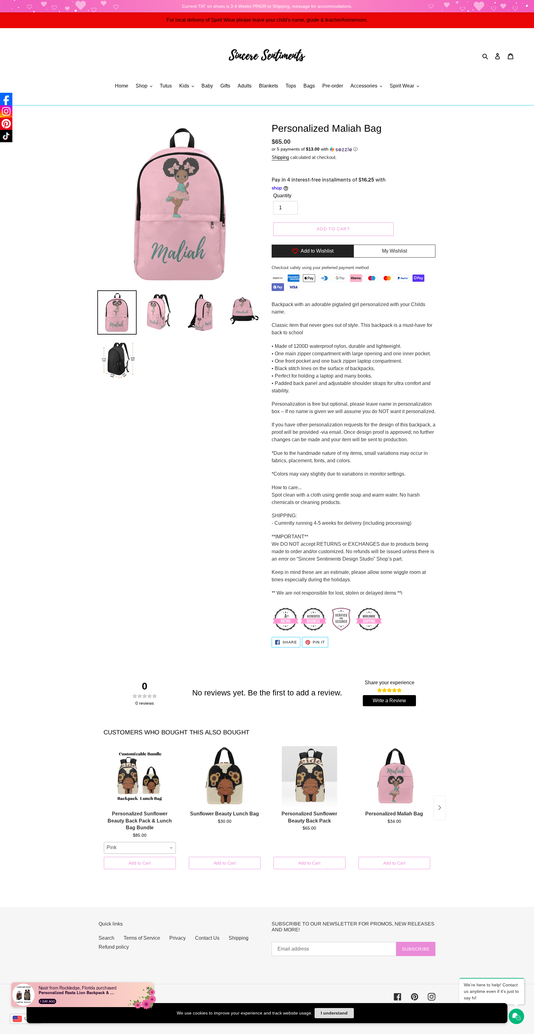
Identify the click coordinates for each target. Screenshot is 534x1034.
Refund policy (114, 947)
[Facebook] (6, 99)
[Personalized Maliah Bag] (394, 777)
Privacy (177, 938)
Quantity (282, 195)
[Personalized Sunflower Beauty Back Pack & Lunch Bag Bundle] (140, 777)
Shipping (280, 157)
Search (106, 938)
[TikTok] (6, 136)
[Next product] (440, 807)
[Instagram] (6, 111)
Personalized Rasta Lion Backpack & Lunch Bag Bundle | (77, 992)
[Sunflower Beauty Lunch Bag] (225, 777)
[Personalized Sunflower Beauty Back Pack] (309, 777)
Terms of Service (142, 938)
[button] (315, 149)
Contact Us (207, 938)
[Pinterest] (6, 124)
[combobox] (140, 848)
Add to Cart (140, 863)
